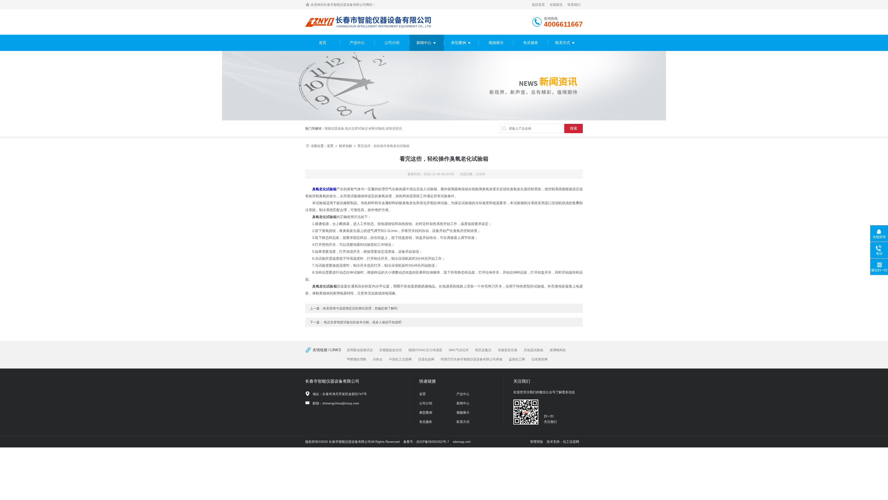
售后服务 (530, 43)
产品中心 (357, 43)
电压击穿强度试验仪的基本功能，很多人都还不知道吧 (362, 322)
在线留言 (556, 4)
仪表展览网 (539, 359)
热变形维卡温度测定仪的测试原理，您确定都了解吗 (360, 308)
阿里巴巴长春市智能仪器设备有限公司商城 (471, 359)
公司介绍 (392, 43)
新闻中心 (423, 43)
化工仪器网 (571, 442)
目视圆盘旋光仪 (390, 350)
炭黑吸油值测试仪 (360, 350)
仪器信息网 (426, 359)
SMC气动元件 (459, 350)
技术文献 (345, 146)
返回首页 (538, 4)
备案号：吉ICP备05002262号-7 (426, 442)
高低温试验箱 (533, 350)
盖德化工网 (517, 359)
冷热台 (377, 359)
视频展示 (496, 43)
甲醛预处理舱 (356, 359)
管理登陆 (536, 442)
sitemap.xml (461, 442)
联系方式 (562, 43)
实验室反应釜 (507, 350)
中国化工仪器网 (400, 359)
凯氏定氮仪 (483, 350)
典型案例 (458, 43)
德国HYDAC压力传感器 (425, 350)
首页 (322, 43)
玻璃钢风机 (558, 350)
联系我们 (573, 4)
